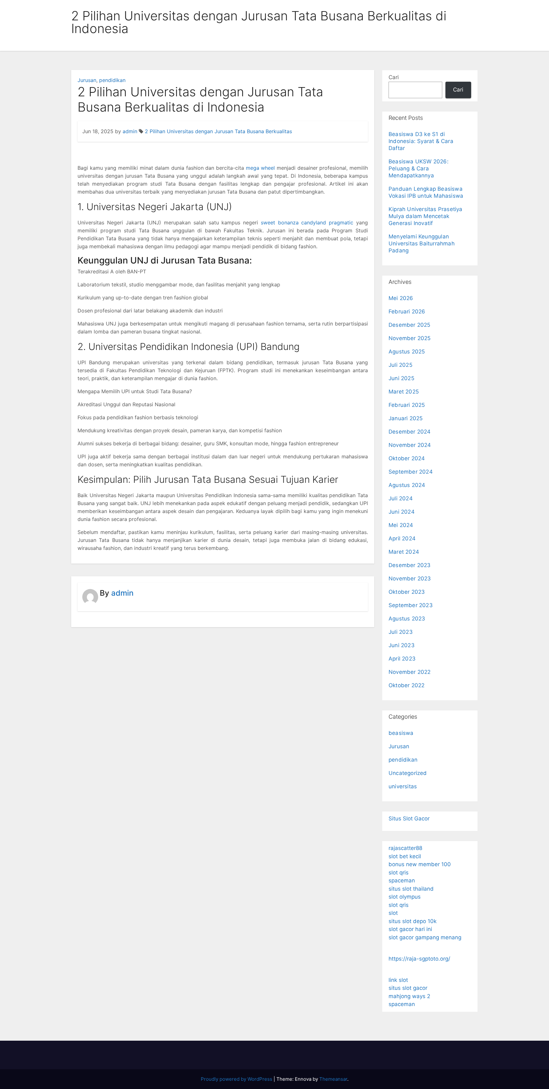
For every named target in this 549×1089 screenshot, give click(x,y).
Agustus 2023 (407, 618)
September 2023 (411, 605)
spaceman (402, 880)
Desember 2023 (410, 565)
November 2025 (410, 338)
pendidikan (112, 80)
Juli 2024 (401, 498)
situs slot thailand (411, 889)
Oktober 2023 (407, 592)
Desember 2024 (410, 431)
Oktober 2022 (406, 685)
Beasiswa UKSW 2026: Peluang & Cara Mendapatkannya (419, 168)
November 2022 (410, 672)
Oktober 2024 (407, 458)
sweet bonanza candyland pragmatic (307, 222)
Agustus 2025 (407, 351)
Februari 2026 (407, 311)
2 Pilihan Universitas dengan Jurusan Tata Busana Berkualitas (218, 131)
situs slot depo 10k (413, 921)
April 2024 (402, 538)
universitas (403, 786)
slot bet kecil (405, 856)
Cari (394, 77)
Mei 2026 (401, 298)
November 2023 (410, 578)
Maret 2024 (404, 552)
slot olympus (405, 897)
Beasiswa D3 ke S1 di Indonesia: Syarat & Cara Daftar (421, 141)
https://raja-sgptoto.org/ (419, 958)
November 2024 (410, 445)
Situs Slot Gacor (409, 818)
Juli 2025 (400, 365)
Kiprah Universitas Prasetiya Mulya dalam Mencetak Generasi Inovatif (426, 216)
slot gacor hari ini (410, 929)
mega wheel (260, 168)
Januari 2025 (406, 418)
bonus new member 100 (420, 864)
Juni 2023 (402, 645)
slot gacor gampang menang (425, 937)
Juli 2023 (401, 632)
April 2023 (402, 658)
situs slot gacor (408, 988)
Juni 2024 (402, 512)
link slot (398, 980)
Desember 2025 (409, 325)
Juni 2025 (401, 378)
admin (130, 131)
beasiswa (401, 733)
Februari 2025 (407, 405)
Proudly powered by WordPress (237, 1079)
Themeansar (333, 1079)
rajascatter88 (405, 848)
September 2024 (411, 472)
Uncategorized (408, 773)
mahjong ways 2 (409, 996)
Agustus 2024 (407, 485)
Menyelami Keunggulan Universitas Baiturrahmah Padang (422, 243)
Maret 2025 (404, 391)
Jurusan (87, 80)
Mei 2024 (401, 525)
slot (393, 913)
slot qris (399, 872)
